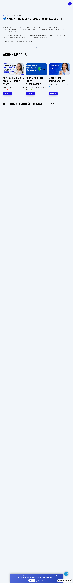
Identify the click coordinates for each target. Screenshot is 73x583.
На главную (8, 15)
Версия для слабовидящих (64, 580)
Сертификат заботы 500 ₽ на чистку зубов (13, 81)
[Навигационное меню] (70, 3)
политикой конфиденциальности (46, 577)
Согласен (32, 580)
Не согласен (40, 580)
